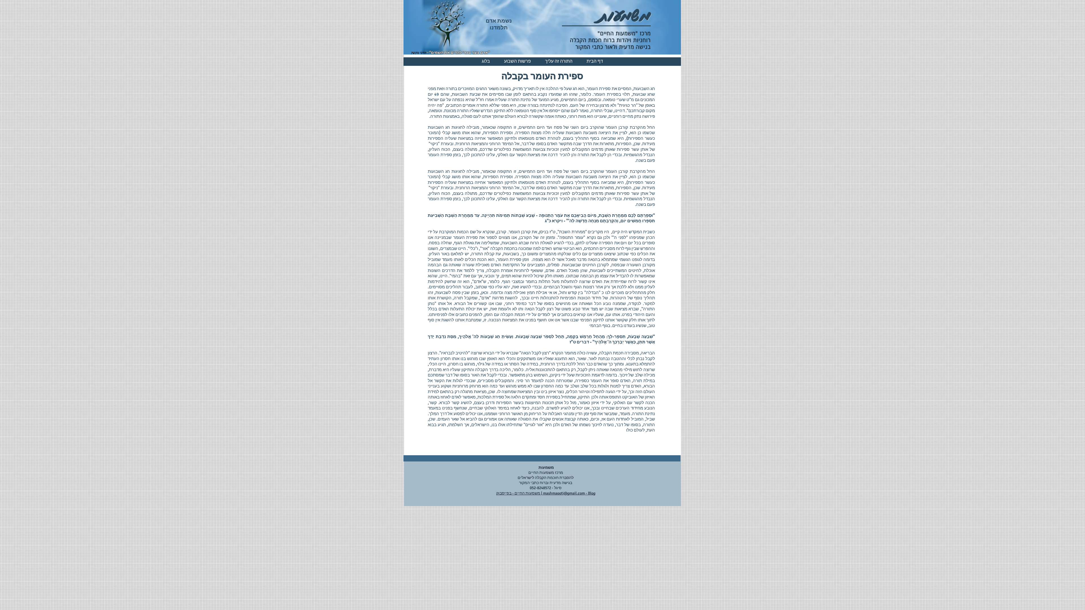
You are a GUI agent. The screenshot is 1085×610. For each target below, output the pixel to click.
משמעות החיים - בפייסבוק (518, 493)
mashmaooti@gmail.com (564, 493)
